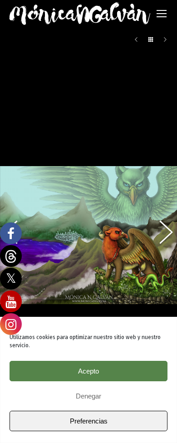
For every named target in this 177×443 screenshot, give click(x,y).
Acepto (88, 371)
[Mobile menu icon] (161, 13)
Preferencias (89, 421)
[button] (161, 235)
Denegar (88, 396)
